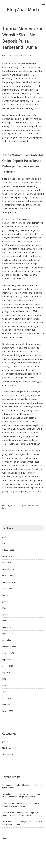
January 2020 (7, 711)
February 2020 (8, 704)
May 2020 (6, 685)
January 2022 (7, 556)
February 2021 (8, 627)
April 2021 (6, 614)
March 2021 (7, 621)
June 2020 (6, 679)
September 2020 (9, 659)
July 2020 (6, 672)
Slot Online (6, 748)
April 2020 (6, 691)
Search (5, 838)
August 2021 (7, 588)
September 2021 (9, 582)
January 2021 (7, 633)
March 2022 (7, 543)
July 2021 (6, 595)
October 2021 (8, 575)
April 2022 (6, 537)
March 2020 (7, 698)
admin (29, 55)
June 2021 (6, 601)
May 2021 (6, 608)
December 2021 (9, 563)
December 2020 (9, 640)
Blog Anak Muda (23, 9)
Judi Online (13, 506)
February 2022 (8, 550)
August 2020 (7, 666)
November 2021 (9, 569)
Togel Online (7, 754)
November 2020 (9, 646)
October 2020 (8, 653)
